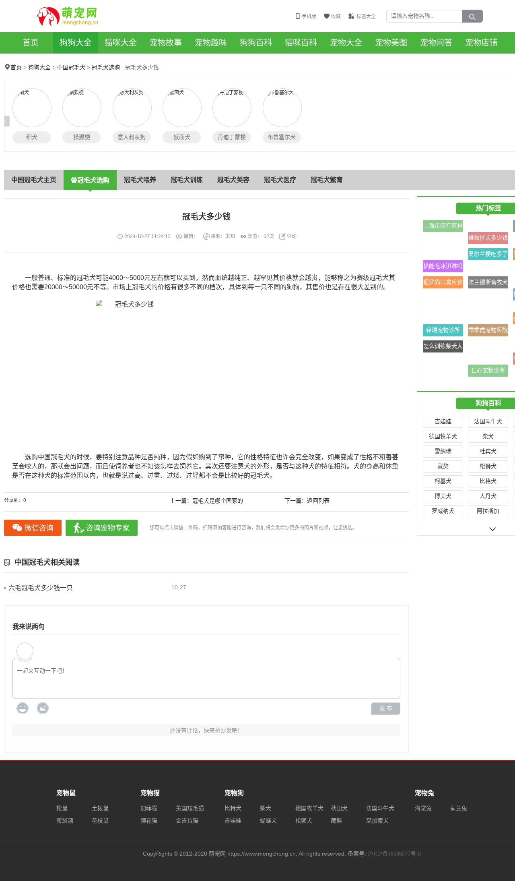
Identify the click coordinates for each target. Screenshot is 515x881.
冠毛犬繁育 (327, 179)
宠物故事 (166, 42)
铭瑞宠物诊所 (443, 330)
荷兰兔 (458, 808)
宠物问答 (436, 42)
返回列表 (318, 501)
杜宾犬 (488, 451)
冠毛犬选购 (106, 67)
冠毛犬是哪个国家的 (217, 501)
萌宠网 (72, 16)
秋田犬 (339, 808)
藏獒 (443, 466)
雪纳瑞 (443, 451)
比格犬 (488, 481)
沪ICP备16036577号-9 (394, 854)
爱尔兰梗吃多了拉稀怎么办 (488, 255)
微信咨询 (39, 528)
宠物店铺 (481, 42)
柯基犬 (443, 481)
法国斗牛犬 (488, 422)
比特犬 (233, 808)
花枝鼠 (100, 821)
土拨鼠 (100, 808)
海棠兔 (423, 808)
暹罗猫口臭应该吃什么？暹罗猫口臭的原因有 (443, 283)
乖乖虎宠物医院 (488, 330)
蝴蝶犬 (268, 821)
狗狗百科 (256, 42)
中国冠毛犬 (71, 67)
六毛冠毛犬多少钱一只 (40, 588)
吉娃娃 (443, 422)
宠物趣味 (211, 42)
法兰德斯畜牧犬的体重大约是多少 (488, 283)
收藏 (336, 16)
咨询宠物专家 (108, 528)
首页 (31, 42)
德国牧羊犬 (443, 436)
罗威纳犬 (443, 511)
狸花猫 (148, 821)
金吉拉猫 (187, 821)
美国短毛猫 (190, 808)
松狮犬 (488, 466)
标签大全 (366, 16)
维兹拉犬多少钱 (488, 238)
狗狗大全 (76, 42)
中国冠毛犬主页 (33, 179)
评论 (292, 236)
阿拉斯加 (488, 511)
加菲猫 (148, 808)
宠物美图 (391, 42)
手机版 (309, 16)
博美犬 (443, 496)
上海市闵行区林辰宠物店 (443, 227)
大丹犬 (488, 496)
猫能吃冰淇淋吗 (443, 266)
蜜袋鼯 (64, 821)
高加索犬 (377, 821)
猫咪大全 (121, 42)
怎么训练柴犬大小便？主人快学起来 (443, 347)
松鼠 (62, 808)
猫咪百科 (301, 42)
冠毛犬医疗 (280, 179)
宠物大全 (346, 42)
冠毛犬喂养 (140, 179)
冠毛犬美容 (233, 179)
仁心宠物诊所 (488, 370)
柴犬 (488, 436)
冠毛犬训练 (187, 179)
